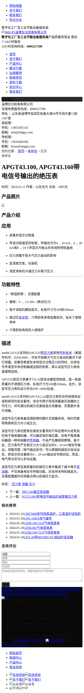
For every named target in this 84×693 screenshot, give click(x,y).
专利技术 (65, 353)
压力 (32, 484)
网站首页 (8, 589)
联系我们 (15, 15)
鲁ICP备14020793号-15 (29, 640)
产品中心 (15, 63)
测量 (25, 484)
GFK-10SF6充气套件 (38, 518)
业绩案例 (15, 73)
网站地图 (15, 5)
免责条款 (47, 594)
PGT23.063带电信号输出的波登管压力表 (49, 496)
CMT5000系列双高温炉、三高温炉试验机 (52, 513)
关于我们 (15, 10)
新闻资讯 (15, 77)
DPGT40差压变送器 (35, 492)
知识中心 (15, 87)
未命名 (32, 151)
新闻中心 (15, 657)
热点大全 (15, 19)
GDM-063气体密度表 (38, 528)
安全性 (23, 317)
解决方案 (15, 68)
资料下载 (15, 82)
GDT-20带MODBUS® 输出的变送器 (48, 537)
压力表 (48, 353)
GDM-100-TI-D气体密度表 (42, 523)
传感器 (34, 440)
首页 (12, 54)
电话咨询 (15, 667)
